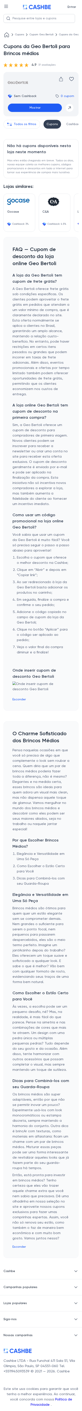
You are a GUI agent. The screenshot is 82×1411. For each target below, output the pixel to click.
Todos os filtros (25, 124)
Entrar (72, 7)
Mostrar (35, 107)
